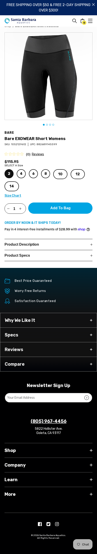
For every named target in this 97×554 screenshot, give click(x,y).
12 (78, 174)
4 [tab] (53, 125)
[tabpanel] (48, 76)
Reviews (38, 154)
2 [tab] (47, 125)
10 (60, 174)
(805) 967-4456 (49, 421)
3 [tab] (50, 125)
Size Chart (13, 196)
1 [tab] (44, 125)
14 (11, 186)
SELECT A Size (14, 165)
